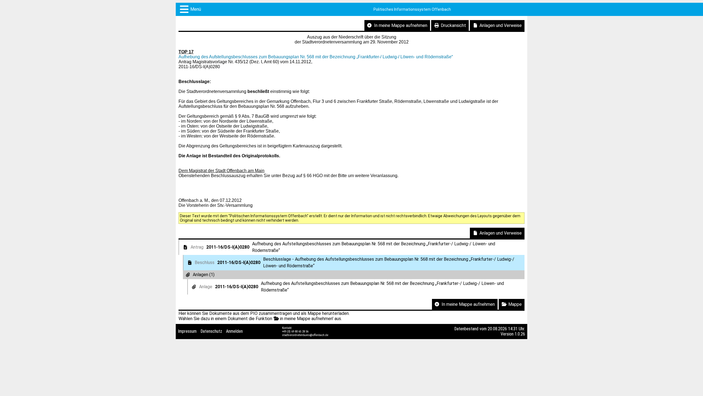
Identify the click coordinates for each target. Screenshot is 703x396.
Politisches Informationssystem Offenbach (412, 9)
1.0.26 (520, 334)
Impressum (187, 331)
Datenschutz (211, 331)
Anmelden (234, 331)
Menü (195, 9)
